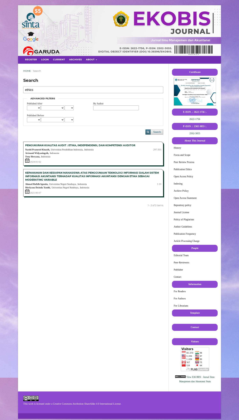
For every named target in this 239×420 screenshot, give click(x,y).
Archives (75, 59)
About (90, 59)
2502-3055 (194, 133)
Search (157, 132)
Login (45, 59)
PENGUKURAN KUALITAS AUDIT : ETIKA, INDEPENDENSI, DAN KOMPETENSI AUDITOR (80, 145)
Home (27, 70)
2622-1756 (194, 119)
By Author (98, 103)
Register (31, 59)
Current (59, 59)
